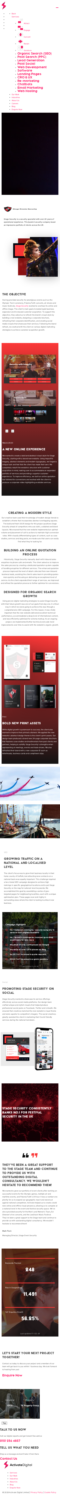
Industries (16, 97)
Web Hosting (27, 91)
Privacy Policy (37, 1492)
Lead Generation (31, 60)
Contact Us (8, 1458)
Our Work (15, 94)
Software (24, 70)
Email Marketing (30, 87)
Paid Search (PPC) (31, 56)
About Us (15, 100)
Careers (15, 103)
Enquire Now (17, 109)
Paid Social (26, 63)
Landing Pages (29, 74)
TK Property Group (30, 1405)
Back (14, 14)
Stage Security (22, 306)
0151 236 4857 (10, 1440)
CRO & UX (24, 77)
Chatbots (24, 84)
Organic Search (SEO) (34, 53)
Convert (27, 37)
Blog (13, 106)
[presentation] (6, 431)
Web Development (32, 67)
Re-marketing (28, 80)
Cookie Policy (50, 1492)
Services (15, 17)
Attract (27, 23)
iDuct (9, 1405)
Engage (27, 30)
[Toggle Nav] (56, 6)
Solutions (28, 50)
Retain (26, 44)
